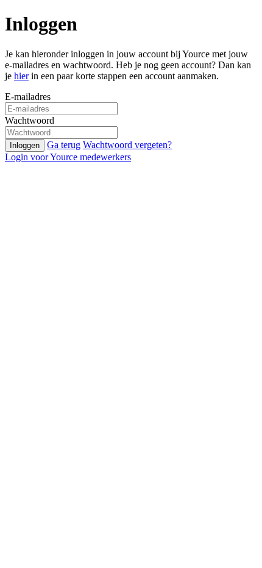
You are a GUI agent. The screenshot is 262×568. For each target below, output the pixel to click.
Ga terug (63, 145)
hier (21, 76)
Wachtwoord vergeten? (127, 145)
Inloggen (25, 145)
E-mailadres (28, 96)
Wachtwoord (29, 120)
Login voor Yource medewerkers (68, 157)
